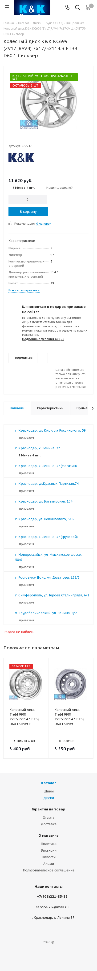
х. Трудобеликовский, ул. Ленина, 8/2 (46, 613)
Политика (49, 844)
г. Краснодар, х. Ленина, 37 (37, 448)
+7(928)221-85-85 (52, 896)
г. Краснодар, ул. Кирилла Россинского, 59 (50, 430)
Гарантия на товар (48, 809)
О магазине (48, 835)
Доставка (49, 824)
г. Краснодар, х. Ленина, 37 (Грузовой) (46, 537)
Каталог (48, 783)
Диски (48, 798)
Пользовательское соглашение (48, 870)
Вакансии (49, 850)
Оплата (48, 817)
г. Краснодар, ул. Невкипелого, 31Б (44, 519)
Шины (49, 791)
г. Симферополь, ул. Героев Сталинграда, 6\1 (52, 595)
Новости (49, 857)
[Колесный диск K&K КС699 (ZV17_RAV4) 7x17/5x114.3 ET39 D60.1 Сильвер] (48, 100)
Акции (48, 864)
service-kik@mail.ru (52, 907)
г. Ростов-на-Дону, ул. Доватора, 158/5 (47, 577)
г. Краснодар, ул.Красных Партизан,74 (47, 483)
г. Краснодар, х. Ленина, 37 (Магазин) (46, 466)
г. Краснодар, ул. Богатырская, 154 (43, 501)
